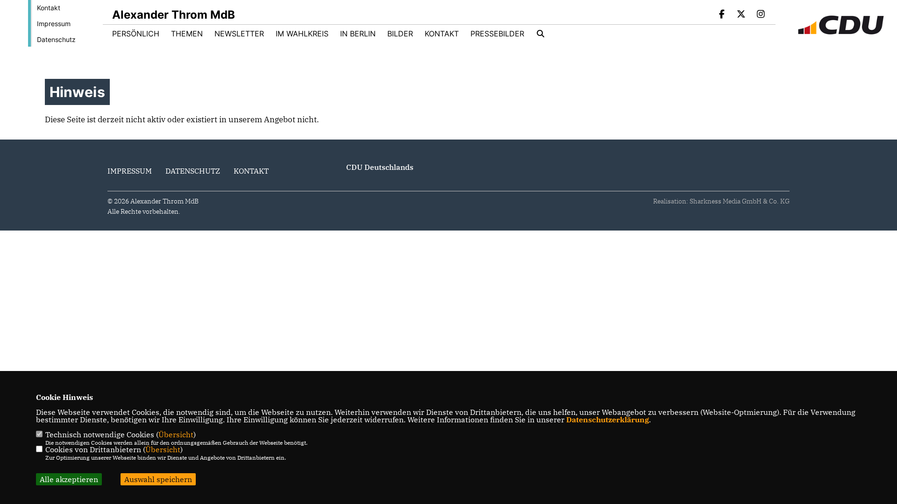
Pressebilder (497, 33)
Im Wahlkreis (302, 33)
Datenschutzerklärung (607, 419)
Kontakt (48, 8)
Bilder (400, 33)
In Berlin (358, 33)
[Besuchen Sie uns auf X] (741, 15)
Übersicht (175, 434)
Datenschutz (56, 39)
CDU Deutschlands (379, 167)
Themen (187, 33)
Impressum (54, 24)
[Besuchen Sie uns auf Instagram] (760, 15)
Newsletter (239, 33)
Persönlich (135, 33)
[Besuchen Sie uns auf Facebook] (721, 15)
